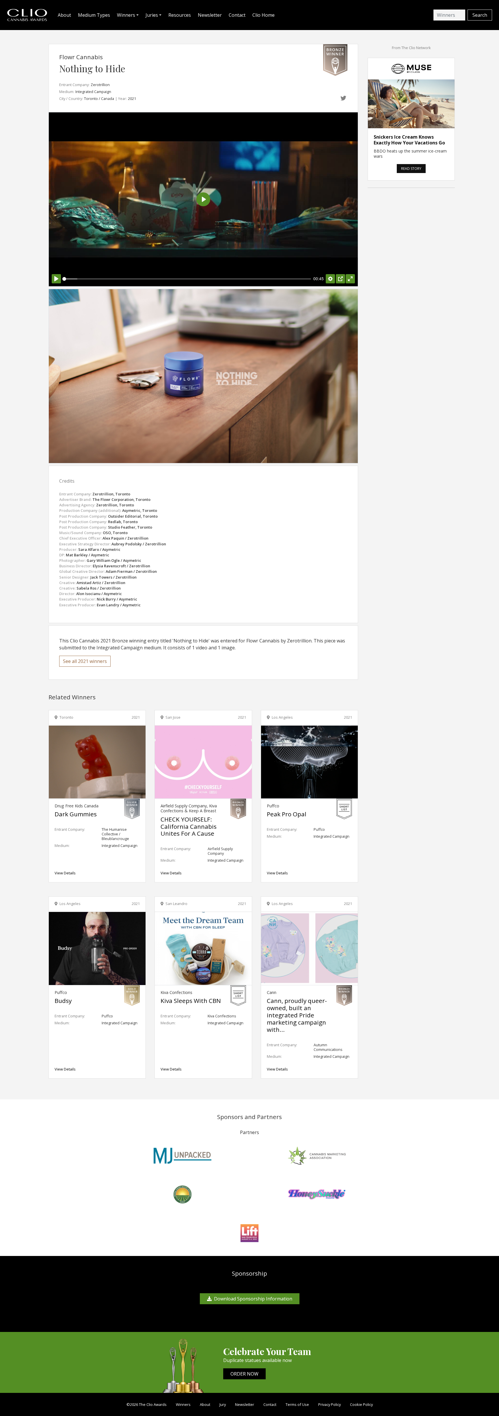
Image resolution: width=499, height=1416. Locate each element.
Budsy (63, 1001)
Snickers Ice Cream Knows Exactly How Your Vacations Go (409, 140)
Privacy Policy (329, 1404)
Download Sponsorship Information (253, 1299)
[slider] (186, 279)
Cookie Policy (361, 1404)
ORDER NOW (244, 1374)
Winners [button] (126, 15)
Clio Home (263, 15)
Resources (179, 15)
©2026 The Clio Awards (146, 1404)
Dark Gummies (76, 814)
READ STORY (411, 168)
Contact (237, 15)
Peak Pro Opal (286, 814)
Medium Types (94, 15)
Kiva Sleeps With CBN (191, 1001)
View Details (65, 873)
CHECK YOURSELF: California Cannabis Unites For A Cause (189, 826)
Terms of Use (297, 1404)
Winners (183, 1404)
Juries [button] (152, 15)
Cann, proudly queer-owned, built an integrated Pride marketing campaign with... (297, 1015)
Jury (222, 1404)
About (64, 15)
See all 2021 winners (85, 661)
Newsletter (210, 15)
